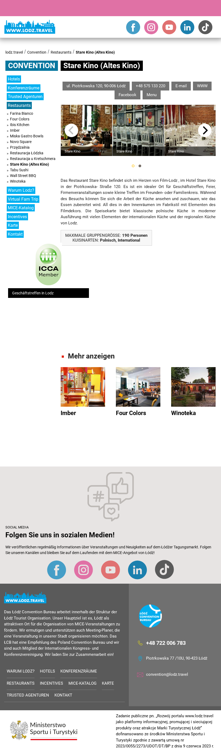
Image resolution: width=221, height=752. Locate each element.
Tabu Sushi (19, 170)
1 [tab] (133, 166)
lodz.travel (14, 52)
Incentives (17, 216)
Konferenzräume (23, 87)
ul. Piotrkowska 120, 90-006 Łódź (96, 85)
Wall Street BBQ (23, 175)
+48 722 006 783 (166, 643)
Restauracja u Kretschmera (33, 158)
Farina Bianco (21, 113)
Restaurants (61, 52)
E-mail (181, 85)
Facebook (127, 94)
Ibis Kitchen (19, 125)
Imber (15, 130)
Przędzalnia (20, 147)
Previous (71, 130)
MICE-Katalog (21, 207)
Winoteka (18, 181)
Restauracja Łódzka (26, 153)
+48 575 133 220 (150, 85)
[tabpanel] (86, 130)
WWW (202, 85)
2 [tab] (140, 166)
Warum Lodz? (21, 190)
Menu (152, 94)
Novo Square (21, 142)
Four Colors (19, 119)
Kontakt (15, 234)
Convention (36, 52)
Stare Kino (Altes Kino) (95, 52)
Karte (13, 225)
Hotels (14, 79)
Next (205, 130)
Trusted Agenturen (25, 96)
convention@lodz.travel (167, 674)
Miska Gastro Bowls (26, 136)
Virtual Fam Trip (23, 199)
